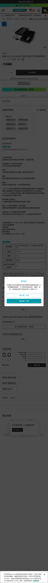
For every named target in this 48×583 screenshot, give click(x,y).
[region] (24, 577)
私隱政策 (36, 581)
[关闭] (44, 574)
